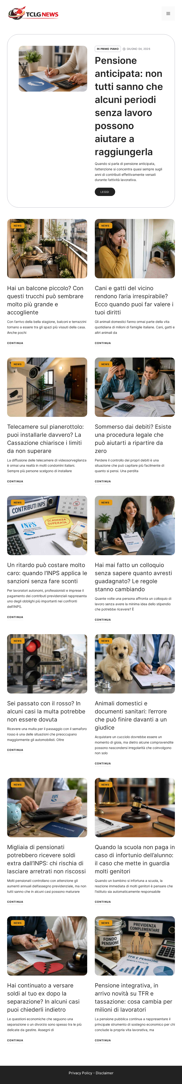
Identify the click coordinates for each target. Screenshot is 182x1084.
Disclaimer (105, 1073)
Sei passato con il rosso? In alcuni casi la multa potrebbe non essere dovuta (46, 711)
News (18, 225)
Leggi (104, 192)
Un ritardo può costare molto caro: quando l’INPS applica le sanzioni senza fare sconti (47, 573)
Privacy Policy (80, 1073)
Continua (15, 343)
